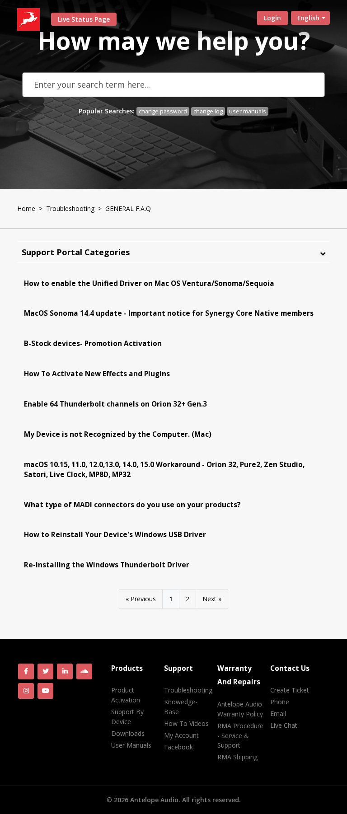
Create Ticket (289, 690)
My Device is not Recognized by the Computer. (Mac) (117, 434)
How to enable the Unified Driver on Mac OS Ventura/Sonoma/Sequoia (149, 283)
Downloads (128, 733)
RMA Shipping (237, 757)
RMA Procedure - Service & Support (240, 735)
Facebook (178, 747)
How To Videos (186, 723)
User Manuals (131, 745)
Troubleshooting (70, 208)
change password (163, 111)
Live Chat (283, 725)
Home (26, 208)
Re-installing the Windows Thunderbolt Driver (106, 565)
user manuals (247, 111)
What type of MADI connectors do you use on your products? (132, 505)
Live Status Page (84, 19)
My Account (181, 735)
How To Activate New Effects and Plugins (97, 374)
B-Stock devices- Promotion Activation (93, 343)
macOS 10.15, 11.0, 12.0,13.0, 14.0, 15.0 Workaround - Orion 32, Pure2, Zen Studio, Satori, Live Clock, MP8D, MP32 (164, 469)
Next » (211, 598)
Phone (279, 701)
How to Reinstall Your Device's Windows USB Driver (115, 534)
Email (278, 713)
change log (208, 111)
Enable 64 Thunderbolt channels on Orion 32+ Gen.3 (115, 404)
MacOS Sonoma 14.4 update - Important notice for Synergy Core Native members (169, 313)
